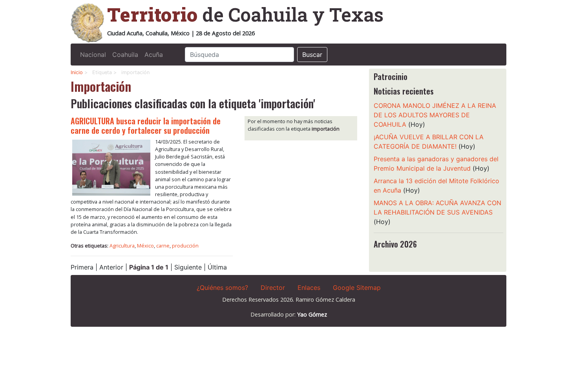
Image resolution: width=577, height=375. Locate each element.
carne (163, 245)
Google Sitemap (357, 287)
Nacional (93, 54)
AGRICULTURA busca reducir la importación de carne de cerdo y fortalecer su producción (146, 125)
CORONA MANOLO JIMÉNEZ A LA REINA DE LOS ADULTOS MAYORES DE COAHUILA (435, 115)
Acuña (153, 54)
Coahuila (125, 54)
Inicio (77, 72)
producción (185, 245)
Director (273, 287)
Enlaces (309, 287)
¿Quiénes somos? (222, 287)
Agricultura (122, 245)
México (145, 245)
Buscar (312, 54)
